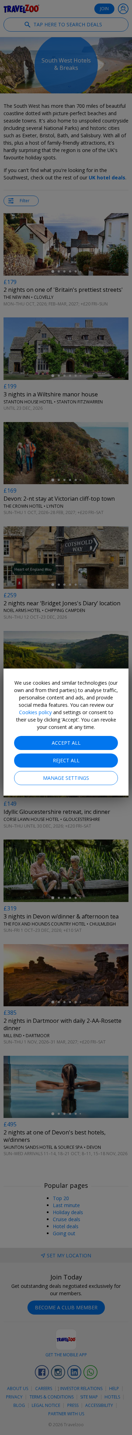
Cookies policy (35, 712)
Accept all (66, 742)
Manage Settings (66, 778)
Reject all (66, 760)
